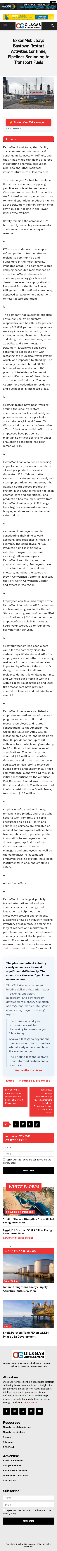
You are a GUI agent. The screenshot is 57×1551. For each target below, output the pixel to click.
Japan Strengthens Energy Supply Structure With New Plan (25, 1289)
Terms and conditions (32, 1159)
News (10, 1080)
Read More (31, 1402)
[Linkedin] (22, 1411)
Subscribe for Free (28, 1070)
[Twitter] (23, 1124)
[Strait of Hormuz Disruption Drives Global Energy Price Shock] (28, 1201)
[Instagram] (14, 1411)
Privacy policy (9, 1162)
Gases (7, 1326)
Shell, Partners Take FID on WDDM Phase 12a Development (26, 1335)
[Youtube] (39, 1411)
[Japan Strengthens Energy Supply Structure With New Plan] (28, 1268)
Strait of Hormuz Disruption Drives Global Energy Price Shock (28, 1220)
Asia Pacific (11, 1281)
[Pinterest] (30, 1124)
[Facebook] (16, 1124)
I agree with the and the (27, 1161)
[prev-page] (5, 1246)
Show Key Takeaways (29, 122)
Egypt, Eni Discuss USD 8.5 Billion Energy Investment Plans (27, 1231)
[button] (5, 26)
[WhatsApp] (37, 1124)
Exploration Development (18, 1238)
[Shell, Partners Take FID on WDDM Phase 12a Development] (28, 1314)
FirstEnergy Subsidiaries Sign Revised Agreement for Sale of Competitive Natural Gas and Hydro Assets (43, 1103)
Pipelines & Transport (34, 1080)
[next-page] (10, 1246)
